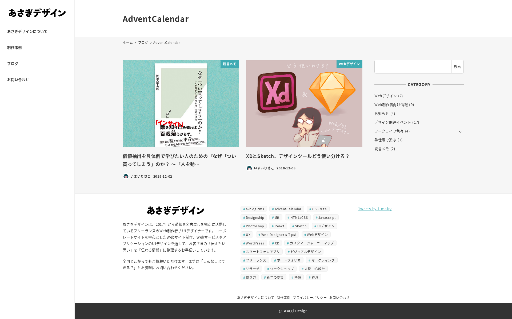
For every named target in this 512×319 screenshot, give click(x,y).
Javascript (327, 217)
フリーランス (256, 260)
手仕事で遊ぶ (385, 139)
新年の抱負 (275, 277)
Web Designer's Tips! (279, 234)
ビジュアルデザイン (306, 251)
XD (277, 243)
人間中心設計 (315, 268)
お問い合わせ (339, 297)
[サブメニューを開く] (460, 131)
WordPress (255, 243)
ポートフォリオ (289, 260)
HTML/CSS (299, 217)
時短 (297, 277)
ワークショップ (282, 268)
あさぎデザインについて (255, 297)
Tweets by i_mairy (375, 208)
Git (277, 217)
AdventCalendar (288, 209)
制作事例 (283, 297)
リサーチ (252, 268)
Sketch (301, 226)
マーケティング (323, 260)
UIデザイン (326, 226)
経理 (315, 277)
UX (248, 234)
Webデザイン (385, 95)
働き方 (251, 277)
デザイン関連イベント (392, 122)
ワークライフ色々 (389, 131)
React (280, 226)
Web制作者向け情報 (391, 104)
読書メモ (381, 148)
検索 (457, 66)
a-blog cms (255, 209)
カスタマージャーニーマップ (312, 243)
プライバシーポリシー (310, 297)
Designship (255, 217)
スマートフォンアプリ (263, 251)
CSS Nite (319, 209)
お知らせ (381, 113)
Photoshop (255, 226)
